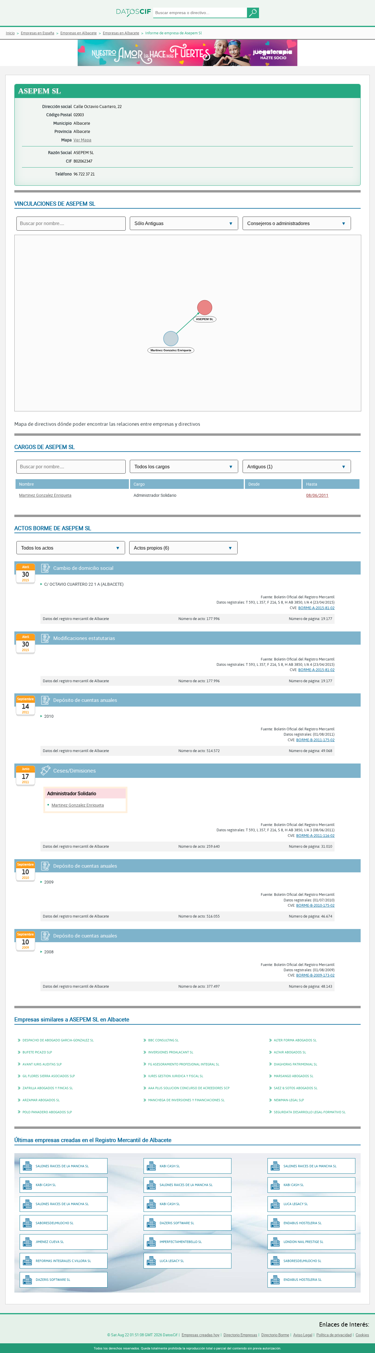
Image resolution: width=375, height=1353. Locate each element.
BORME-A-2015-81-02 (316, 607)
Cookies (362, 1334)
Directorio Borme (275, 1334)
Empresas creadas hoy (200, 1334)
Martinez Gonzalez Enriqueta (45, 495)
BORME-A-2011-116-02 (315, 835)
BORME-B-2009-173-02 (315, 975)
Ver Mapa (82, 140)
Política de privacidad (334, 1334)
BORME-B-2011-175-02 (315, 739)
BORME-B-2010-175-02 (315, 905)
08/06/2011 (317, 495)
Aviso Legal (302, 1334)
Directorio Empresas (240, 1334)
